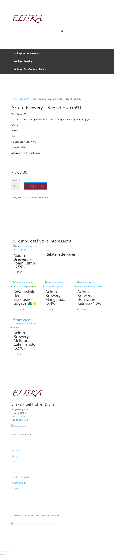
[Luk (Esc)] (10, 551)
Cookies (15, 488)
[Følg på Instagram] (100, 533)
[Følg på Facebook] (94, 533)
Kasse (14, 456)
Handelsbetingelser (21, 477)
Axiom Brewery (38, 98)
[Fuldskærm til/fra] (4, 551)
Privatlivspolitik (18, 482)
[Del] (7, 551)
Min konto (16, 450)
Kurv (13, 461)
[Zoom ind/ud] (1, 551)
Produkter (24, 98)
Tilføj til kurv (35, 186)
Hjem (14, 98)
